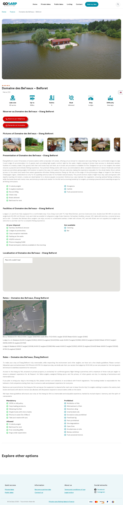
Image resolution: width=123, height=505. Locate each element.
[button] (118, 4)
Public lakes (58, 4)
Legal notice (69, 492)
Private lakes (46, 4)
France (12, 12)
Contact (79, 4)
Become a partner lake (43, 490)
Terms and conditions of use (74, 490)
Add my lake (91, 4)
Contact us (39, 492)
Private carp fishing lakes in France (61, 502)
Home (35, 4)
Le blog (69, 4)
